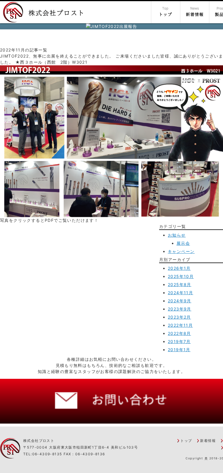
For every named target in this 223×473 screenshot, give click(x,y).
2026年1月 (179, 268)
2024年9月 (179, 300)
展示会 (183, 243)
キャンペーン (181, 251)
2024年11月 (180, 292)
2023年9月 (179, 308)
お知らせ (177, 235)
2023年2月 (179, 317)
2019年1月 (179, 349)
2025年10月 (181, 276)
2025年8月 (179, 284)
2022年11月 (180, 325)
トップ (186, 440)
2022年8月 (179, 333)
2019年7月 (179, 341)
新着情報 (208, 440)
